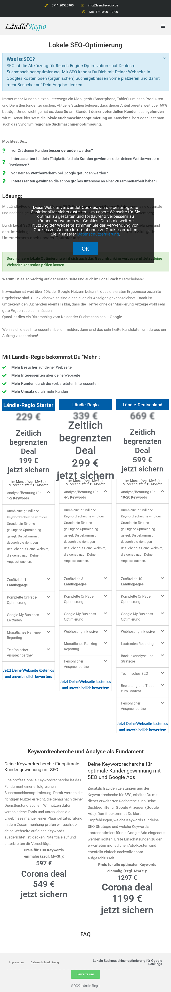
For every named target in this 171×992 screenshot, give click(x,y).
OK (85, 249)
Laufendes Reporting (137, 644)
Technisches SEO (134, 673)
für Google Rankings (154, 962)
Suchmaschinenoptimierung (124, 961)
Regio (96, 986)
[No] (148, 231)
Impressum (16, 962)
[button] (163, 26)
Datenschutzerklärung (45, 962)
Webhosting (81, 631)
